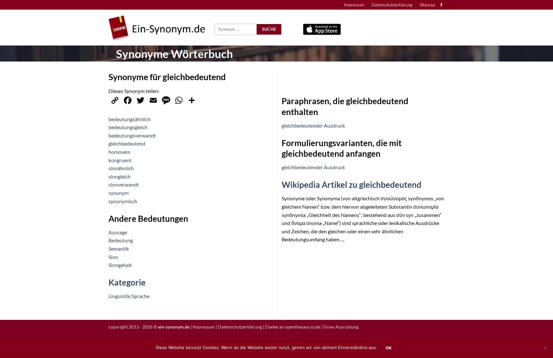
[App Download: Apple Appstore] (322, 27)
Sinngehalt (120, 265)
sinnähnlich (121, 168)
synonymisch (122, 201)
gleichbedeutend (126, 143)
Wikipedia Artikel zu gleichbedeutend (351, 184)
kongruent (120, 160)
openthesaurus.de (302, 326)
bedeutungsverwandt (132, 135)
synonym (118, 193)
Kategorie (127, 282)
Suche (269, 29)
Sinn (113, 257)
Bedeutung (120, 240)
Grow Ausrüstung (340, 326)
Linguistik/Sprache (128, 296)
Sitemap (427, 4)
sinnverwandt (123, 184)
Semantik (118, 249)
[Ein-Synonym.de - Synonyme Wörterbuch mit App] (156, 27)
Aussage (117, 232)
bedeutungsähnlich (129, 119)
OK (389, 348)
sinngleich (119, 176)
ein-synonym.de (173, 326)
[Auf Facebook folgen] (441, 5)
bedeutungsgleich (128, 127)
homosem (119, 152)
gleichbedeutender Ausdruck (313, 125)
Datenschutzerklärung (392, 4)
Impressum (354, 4)
